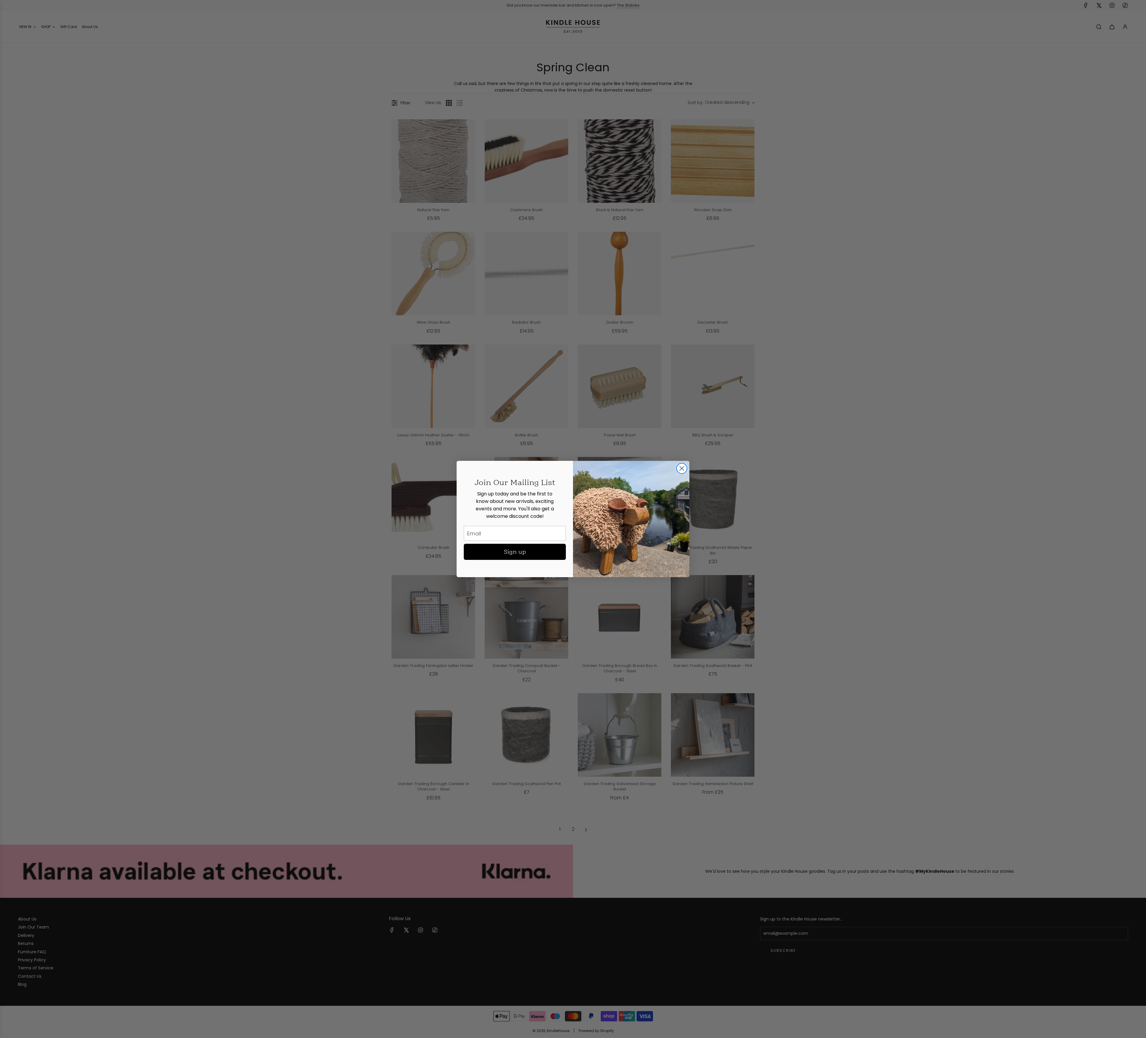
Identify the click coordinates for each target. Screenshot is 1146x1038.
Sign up (515, 552)
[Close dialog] (682, 468)
